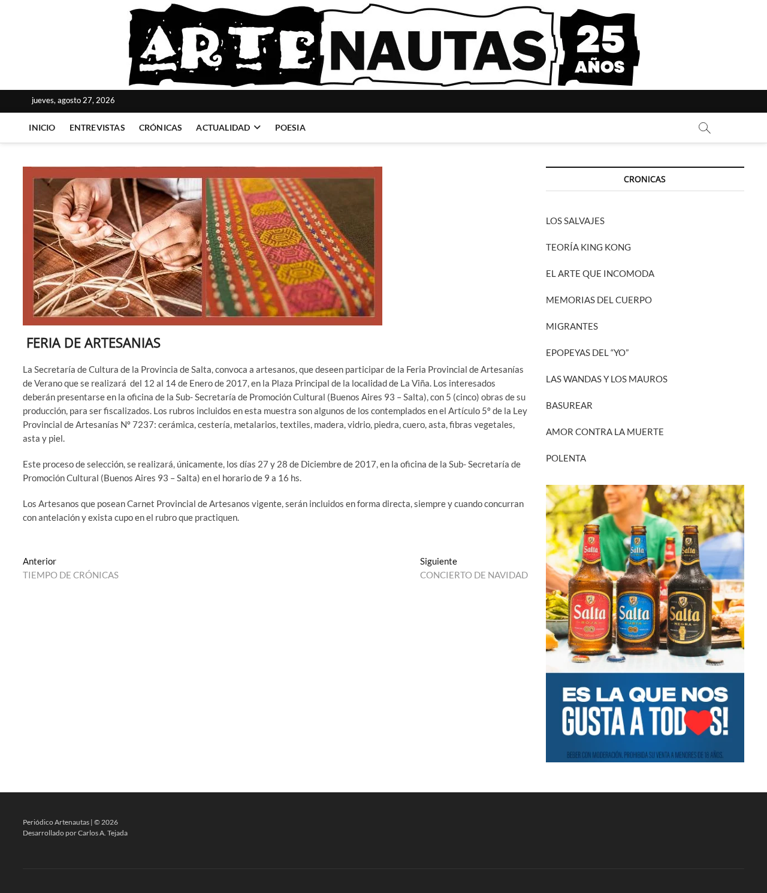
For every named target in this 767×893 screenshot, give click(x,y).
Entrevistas (97, 127)
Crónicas (161, 127)
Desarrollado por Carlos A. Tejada (75, 832)
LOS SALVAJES (575, 220)
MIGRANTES (572, 326)
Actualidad (223, 127)
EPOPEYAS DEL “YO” (587, 352)
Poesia (290, 127)
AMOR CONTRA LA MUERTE (605, 431)
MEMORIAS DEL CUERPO (599, 299)
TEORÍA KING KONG (588, 247)
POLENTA (566, 457)
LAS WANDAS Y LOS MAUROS (607, 378)
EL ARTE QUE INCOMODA (600, 273)
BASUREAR (569, 405)
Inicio (42, 127)
